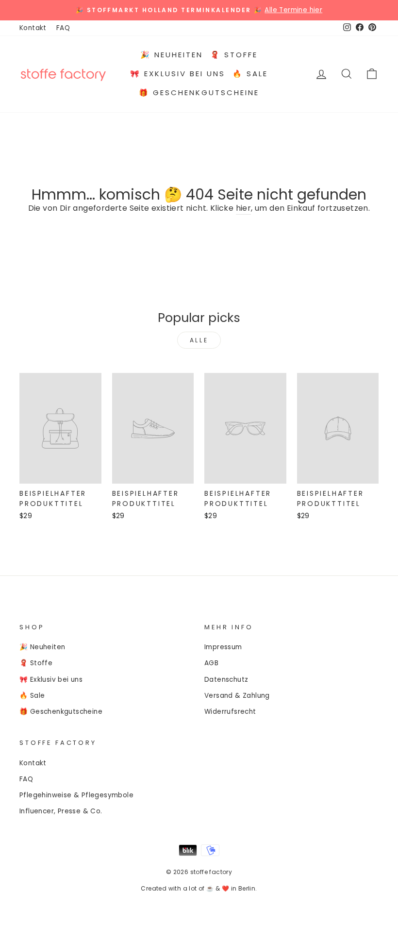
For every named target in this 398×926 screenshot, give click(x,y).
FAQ (63, 28)
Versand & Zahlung (237, 695)
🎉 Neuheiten (171, 55)
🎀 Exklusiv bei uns (177, 73)
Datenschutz (226, 679)
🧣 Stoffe (234, 55)
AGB (211, 663)
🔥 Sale (250, 73)
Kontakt (33, 28)
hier (243, 208)
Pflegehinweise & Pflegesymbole (76, 795)
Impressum (223, 647)
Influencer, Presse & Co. (60, 811)
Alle (199, 340)
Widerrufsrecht (230, 711)
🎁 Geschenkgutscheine (199, 92)
